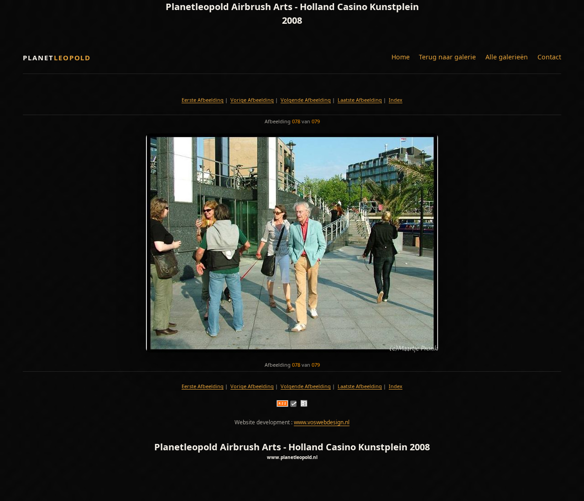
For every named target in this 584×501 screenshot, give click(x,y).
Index (395, 99)
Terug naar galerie (447, 57)
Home (400, 57)
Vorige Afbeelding (252, 99)
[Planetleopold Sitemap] (304, 405)
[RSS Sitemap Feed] (282, 405)
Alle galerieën (506, 57)
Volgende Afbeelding (306, 99)
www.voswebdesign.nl (321, 422)
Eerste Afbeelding (203, 99)
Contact (549, 57)
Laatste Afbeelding (360, 99)
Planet (57, 57)
